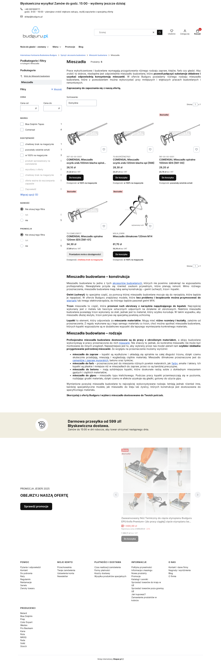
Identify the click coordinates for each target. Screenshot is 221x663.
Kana (22, 631)
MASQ (23, 637)
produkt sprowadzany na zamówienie (37, 162)
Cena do (47, 103)
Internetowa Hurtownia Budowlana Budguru (38, 55)
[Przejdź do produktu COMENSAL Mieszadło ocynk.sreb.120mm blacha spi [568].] (133, 133)
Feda (22, 640)
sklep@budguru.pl (34, 16)
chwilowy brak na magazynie (39, 144)
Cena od (24, 103)
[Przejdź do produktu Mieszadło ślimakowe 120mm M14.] (133, 209)
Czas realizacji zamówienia (107, 567)
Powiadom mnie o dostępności (85, 254)
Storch (23, 646)
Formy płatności (102, 570)
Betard (23, 613)
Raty (22, 576)
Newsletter (62, 576)
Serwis (23, 585)
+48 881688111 (32, 9)
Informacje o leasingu (141, 570)
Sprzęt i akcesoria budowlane (73, 55)
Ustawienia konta (65, 573)
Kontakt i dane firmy (178, 567)
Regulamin (25, 579)
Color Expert (26, 622)
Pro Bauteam (26, 628)
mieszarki (124, 342)
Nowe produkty (139, 573)
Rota (22, 634)
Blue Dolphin (26, 616)
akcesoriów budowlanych (127, 283)
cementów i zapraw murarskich (90, 360)
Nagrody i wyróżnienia (180, 570)
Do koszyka (75, 177)
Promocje (136, 576)
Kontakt (24, 570)
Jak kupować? (138, 594)
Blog (171, 573)
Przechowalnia (64, 567)
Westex (24, 625)
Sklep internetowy (109, 659)
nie (26, 220)
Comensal (30, 129)
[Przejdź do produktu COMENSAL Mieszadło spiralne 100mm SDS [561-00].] (180, 133)
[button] (159, 32)
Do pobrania (26, 573)
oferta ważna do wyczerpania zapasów (40, 182)
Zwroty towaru (27, 588)
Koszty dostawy (102, 573)
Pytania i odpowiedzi (30, 567)
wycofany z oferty (34, 169)
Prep (22, 619)
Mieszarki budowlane (98, 55)
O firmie (172, 576)
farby (175, 363)
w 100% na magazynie (36, 155)
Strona (189, 104)
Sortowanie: (72, 97)
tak (26, 214)
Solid (22, 643)
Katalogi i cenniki (139, 579)
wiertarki (72, 300)
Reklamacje (26, 582)
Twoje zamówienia (66, 570)
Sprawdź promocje (36, 506)
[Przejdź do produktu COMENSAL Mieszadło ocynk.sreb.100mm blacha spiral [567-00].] (87, 133)
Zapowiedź (30, 189)
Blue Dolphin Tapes (34, 124)
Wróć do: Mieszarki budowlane (37, 76)
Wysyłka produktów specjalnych (110, 576)
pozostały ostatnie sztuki (37, 149)
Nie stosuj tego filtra (35, 209)
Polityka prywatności (141, 567)
